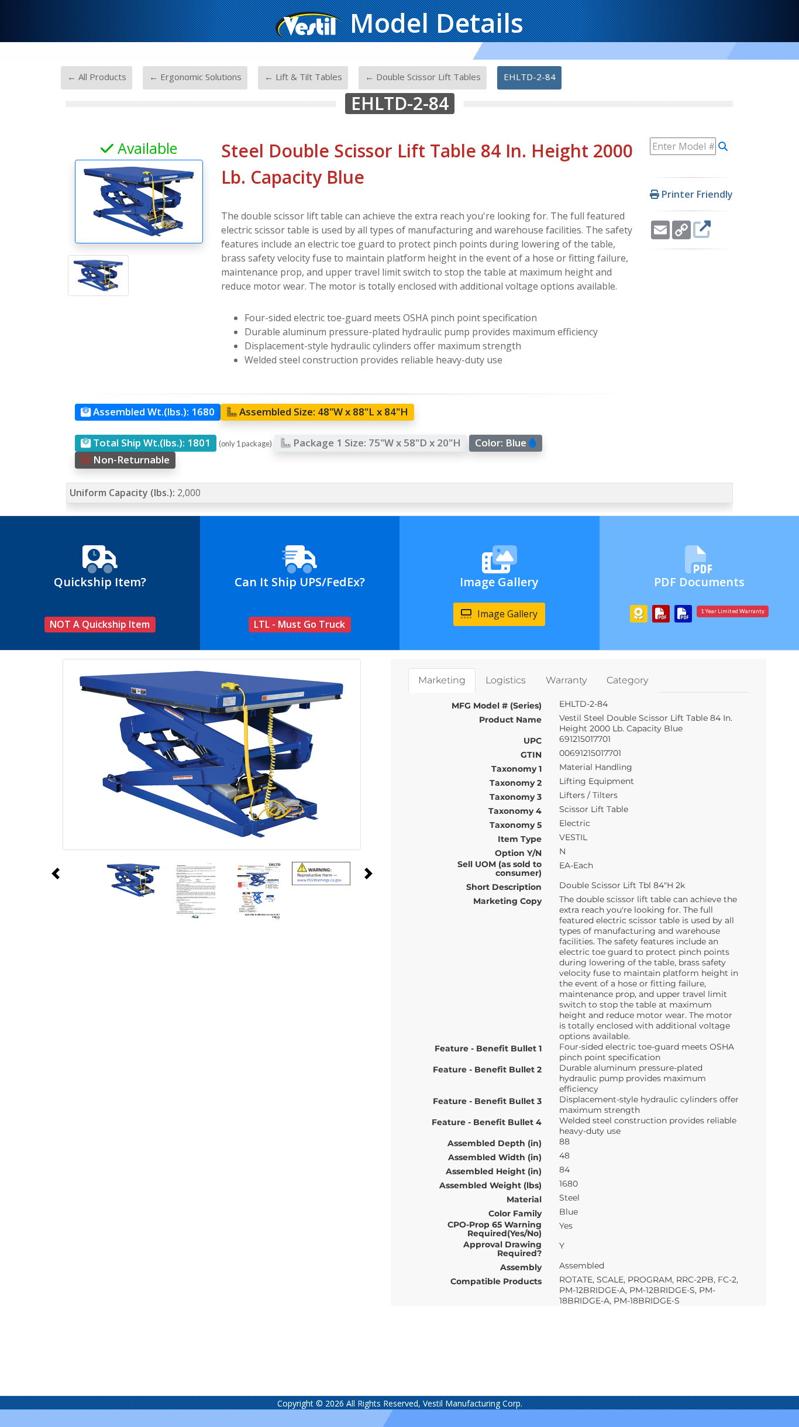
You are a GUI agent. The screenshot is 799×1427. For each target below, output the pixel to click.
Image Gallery (506, 613)
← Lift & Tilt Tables (303, 76)
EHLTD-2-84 (530, 76)
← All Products (96, 76)
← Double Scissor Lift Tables (423, 76)
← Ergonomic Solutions (195, 76)
